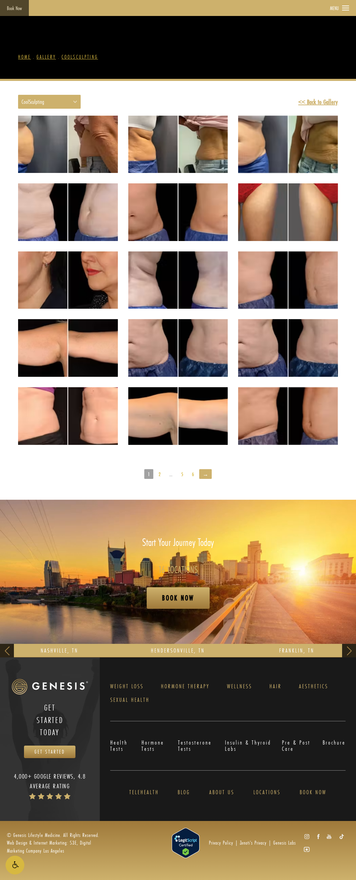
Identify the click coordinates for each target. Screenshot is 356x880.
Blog (184, 792)
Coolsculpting (80, 56)
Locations (267, 792)
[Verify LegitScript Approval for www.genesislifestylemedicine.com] (186, 842)
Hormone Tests (152, 746)
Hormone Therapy (185, 686)
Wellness (239, 686)
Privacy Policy (221, 842)
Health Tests (119, 746)
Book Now (14, 8)
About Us (221, 792)
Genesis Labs (284, 842)
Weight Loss (127, 686)
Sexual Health (129, 700)
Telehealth (144, 792)
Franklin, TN (296, 650)
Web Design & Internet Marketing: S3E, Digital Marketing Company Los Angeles (49, 846)
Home (24, 56)
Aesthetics (313, 686)
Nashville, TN (59, 650)
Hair (275, 686)
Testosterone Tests (195, 746)
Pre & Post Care (296, 746)
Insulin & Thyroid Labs (248, 746)
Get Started (49, 751)
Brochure (334, 743)
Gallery (46, 56)
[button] (15, 865)
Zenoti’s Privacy (253, 842)
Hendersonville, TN (178, 650)
